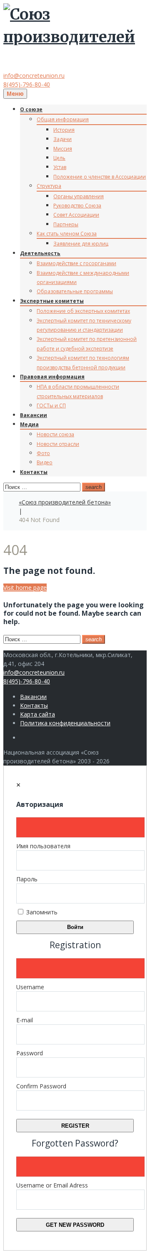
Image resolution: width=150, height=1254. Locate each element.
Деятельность (40, 253)
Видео (44, 462)
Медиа (29, 424)
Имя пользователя (43, 846)
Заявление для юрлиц (80, 243)
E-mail (24, 1020)
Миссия (62, 148)
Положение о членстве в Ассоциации (99, 176)
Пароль (27, 879)
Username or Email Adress (52, 1185)
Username (30, 987)
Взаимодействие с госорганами (76, 263)
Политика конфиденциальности (65, 723)
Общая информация (63, 119)
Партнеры (65, 224)
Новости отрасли (58, 444)
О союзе (31, 109)
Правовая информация (52, 376)
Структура (49, 185)
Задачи (62, 139)
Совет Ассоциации (76, 214)
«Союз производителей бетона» (65, 502)
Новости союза (55, 434)
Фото (43, 453)
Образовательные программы (75, 291)
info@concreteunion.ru (34, 75)
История (64, 129)
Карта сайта (37, 714)
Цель (59, 157)
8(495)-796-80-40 (26, 84)
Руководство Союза (77, 205)
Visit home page (25, 587)
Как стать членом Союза (67, 233)
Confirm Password (41, 1086)
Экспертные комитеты (52, 301)
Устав (59, 167)
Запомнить (41, 912)
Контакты (34, 472)
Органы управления (78, 196)
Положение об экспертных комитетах (83, 311)
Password (29, 1053)
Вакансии (33, 415)
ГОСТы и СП (51, 405)
